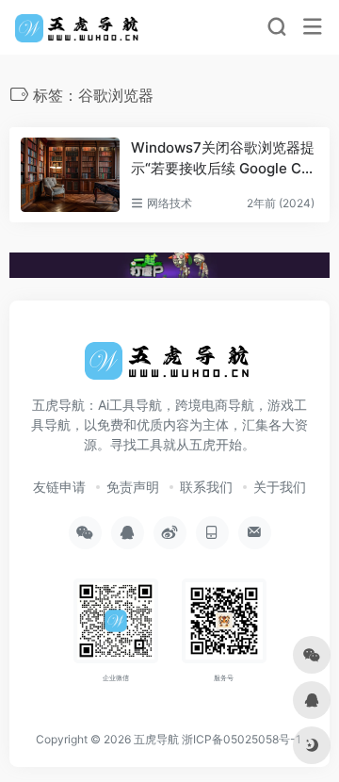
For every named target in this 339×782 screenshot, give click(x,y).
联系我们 (206, 487)
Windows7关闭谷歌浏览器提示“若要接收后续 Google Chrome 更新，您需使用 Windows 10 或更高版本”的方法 (223, 158)
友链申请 (59, 487)
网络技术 (169, 203)
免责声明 (132, 487)
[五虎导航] (78, 27)
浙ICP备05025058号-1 (241, 739)
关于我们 (279, 487)
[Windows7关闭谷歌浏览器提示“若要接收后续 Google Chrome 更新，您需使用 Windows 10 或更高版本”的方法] (70, 175)
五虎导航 (156, 739)
